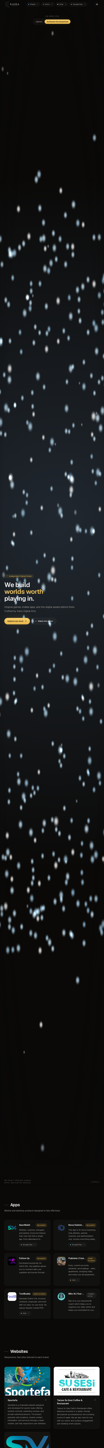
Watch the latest (45, 621)
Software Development (57, 21)
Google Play (78, 4)
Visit (74, 1280)
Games (39, 21)
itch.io (47, 4)
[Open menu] (97, 4)
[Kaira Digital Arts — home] (12, 4)
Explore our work (15, 621)
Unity (61, 4)
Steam (32, 4)
